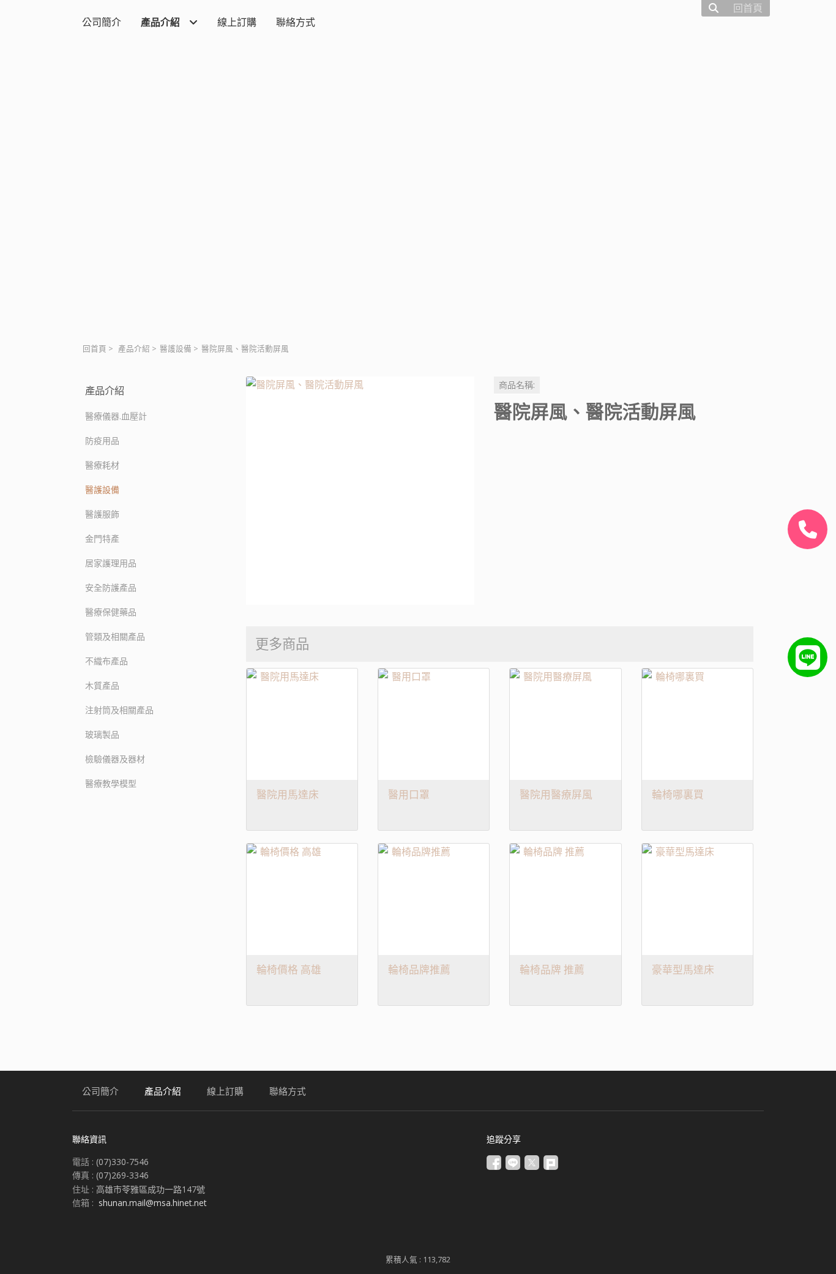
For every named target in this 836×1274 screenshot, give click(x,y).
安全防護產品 (110, 587)
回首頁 (94, 348)
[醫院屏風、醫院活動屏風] (360, 491)
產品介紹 (134, 348)
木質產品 (102, 685)
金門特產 (102, 538)
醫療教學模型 (110, 783)
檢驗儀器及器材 (115, 759)
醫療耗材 (102, 465)
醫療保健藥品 (110, 612)
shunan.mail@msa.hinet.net (153, 1202)
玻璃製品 (102, 734)
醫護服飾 (102, 514)
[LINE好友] (807, 657)
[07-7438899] (807, 529)
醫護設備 (176, 348)
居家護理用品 (110, 563)
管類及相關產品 (115, 636)
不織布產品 (106, 661)
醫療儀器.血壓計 (116, 416)
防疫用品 (102, 440)
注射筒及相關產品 (119, 710)
